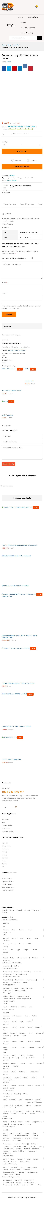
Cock (4, 950)
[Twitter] (5, 807)
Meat (36, 938)
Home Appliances (9, 984)
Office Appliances (9, 993)
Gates (26, 1148)
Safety (13, 1161)
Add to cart (22, 151)
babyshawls (17, 1016)
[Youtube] (12, 807)
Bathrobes (22, 1072)
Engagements (32, 1172)
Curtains (15, 1066)
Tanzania (36, 910)
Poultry (5, 946)
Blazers (15, 1058)
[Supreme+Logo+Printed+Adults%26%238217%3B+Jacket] (9, 68)
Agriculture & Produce (9, 919)
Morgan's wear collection (21, 126)
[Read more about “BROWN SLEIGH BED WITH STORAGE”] (11, 582)
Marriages (18, 1105)
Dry (4, 926)
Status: (6, 129)
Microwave (5, 819)
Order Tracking (27, 33)
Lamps (32, 1146)
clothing (18, 178)
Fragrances (36, 1122)
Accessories (17, 1138)
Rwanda (27, 910)
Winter (37, 1099)
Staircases (31, 1151)
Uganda (4, 912)
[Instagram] (16, 807)
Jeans (29, 1027)
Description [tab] (10, 204)
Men (4, 1052)
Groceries (6, 923)
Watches (14, 1167)
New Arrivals (7, 980)
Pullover (5, 1058)
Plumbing (6, 1146)
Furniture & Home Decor (10, 1108)
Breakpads (6, 1136)
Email (4, 293)
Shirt (26, 1016)
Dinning (4, 852)
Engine (27, 1138)
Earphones (19, 980)
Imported (5, 843)
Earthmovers (18, 1185)
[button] (32, 160)
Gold (22, 1167)
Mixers (23, 1007)
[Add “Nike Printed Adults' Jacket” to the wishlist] (17, 387)
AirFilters (35, 1136)
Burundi (4, 910)
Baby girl (6, 1024)
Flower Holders (23, 958)
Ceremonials (7, 1105)
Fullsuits (32, 1058)
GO (39, 38)
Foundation (7, 1144)
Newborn (6, 1012)
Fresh (5, 935)
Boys (4, 1038)
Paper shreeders (7, 890)
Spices (21, 930)
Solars (18, 1182)
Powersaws (28, 1180)
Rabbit (29, 944)
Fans (30, 1007)
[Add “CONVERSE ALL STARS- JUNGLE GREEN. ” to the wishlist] (22, 723)
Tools (40, 1185)
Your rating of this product (11, 258)
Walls (4, 958)
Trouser (5, 1022)
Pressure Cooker (7, 831)
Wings (26, 950)
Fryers (5, 1007)
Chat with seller (22, 167)
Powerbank (16, 982)
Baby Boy (6, 1018)
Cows (21, 944)
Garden (4, 861)
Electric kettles (7, 825)
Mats (12, 958)
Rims (34, 1133)
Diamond (26, 1169)
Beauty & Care (7, 1118)
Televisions (37, 972)
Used (11, 1133)
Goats (5, 944)
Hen (11, 950)
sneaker (24, 178)
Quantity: (4, 142)
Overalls (17, 1094)
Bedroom (5, 849)
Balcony (4, 858)
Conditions (6, 1130)
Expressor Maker (7, 881)
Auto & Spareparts (8, 1126)
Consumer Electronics (9, 968)
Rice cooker (6, 828)
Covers (25, 982)
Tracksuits (6, 1077)
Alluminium (6, 966)
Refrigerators (7, 974)
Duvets (5, 1063)
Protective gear (8, 1090)
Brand (5, 1122)
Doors (18, 1148)
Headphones (30, 980)
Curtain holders (18, 1151)
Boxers (37, 1041)
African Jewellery (9, 1172)
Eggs (18, 950)
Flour (13, 930)
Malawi (19, 910)
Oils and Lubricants (21, 1136)
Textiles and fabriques (34, 1102)
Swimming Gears (9, 1080)
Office (4, 867)
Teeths (5, 1124)
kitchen (4, 864)
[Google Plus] (9, 807)
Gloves (25, 1094)
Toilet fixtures (8, 1148)
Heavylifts (30, 1185)
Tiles (40, 1146)
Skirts (14, 1027)
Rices (29, 930)
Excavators (7, 1185)
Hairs (20, 1122)
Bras (30, 1033)
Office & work (24, 1161)
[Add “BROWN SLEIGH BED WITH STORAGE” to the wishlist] (21, 582)
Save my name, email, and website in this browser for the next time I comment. (21, 307)
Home (20, 17)
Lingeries (22, 1033)
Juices (28, 938)
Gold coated (32, 1167)
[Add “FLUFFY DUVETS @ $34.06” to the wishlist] (17, 756)
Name (4, 283)
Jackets (12, 175)
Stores (23, 22)
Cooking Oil (7, 932)
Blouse (37, 1027)
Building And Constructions (11, 962)
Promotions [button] (33, 17)
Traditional (6, 1096)
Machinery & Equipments (10, 1177)
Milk (21, 938)
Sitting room (6, 846)
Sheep (13, 944)
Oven (3, 822)
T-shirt (34, 1016)
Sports (5, 1074)
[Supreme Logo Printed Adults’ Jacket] (4, 68)
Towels (5, 1072)
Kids (20, 1099)
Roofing (25, 1144)
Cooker (5, 1003)
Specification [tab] (27, 204)
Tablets (27, 972)
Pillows (22, 1063)
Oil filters (6, 1138)
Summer (28, 1099)
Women (5, 1044)
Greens (5, 938)
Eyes (29, 1124)
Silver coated (15, 1169)
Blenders (14, 1007)
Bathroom (6, 1068)
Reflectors (6, 1094)
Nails (27, 1122)
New (4, 1133)
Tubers (13, 938)
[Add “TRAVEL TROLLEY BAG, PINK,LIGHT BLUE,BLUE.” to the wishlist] (25, 541)
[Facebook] (2, 807)
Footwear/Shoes (7, 1155)
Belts (4, 1088)
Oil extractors (29, 1182)
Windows (35, 1148)
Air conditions (21, 974)
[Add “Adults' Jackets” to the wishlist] (12, 411)
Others (36, 1138)
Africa (9, 62)
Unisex (35, 1159)
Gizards (34, 950)
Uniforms (6, 1082)
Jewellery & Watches (9, 1164)
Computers (7, 972)
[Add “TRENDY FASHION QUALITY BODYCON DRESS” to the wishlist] (23, 680)
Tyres (27, 1133)
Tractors (17, 1180)
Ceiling (16, 966)
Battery (5, 982)
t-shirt (30, 178)
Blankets (6, 1016)
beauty (12, 178)
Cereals (5, 930)
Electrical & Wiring (19, 1146)
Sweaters (6, 1036)
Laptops (17, 972)
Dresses (5, 1027)
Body (12, 1122)
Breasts (5, 952)
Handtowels (34, 1072)
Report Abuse (6, 192)
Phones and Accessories (11, 976)
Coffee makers (7, 878)
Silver (5, 1169)
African (28, 1105)
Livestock (6, 940)
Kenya (14, 180)
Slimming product (17, 1124)
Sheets (13, 1063)
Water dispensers (8, 887)
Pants (22, 1027)
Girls (4, 1030)
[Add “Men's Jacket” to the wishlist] (34, 377)
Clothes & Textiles (8, 1009)
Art (3, 954)
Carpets (39, 1063)
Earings (21, 1172)
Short (14, 1022)
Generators (7, 1180)
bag (7, 178)
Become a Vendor (28, 28)
